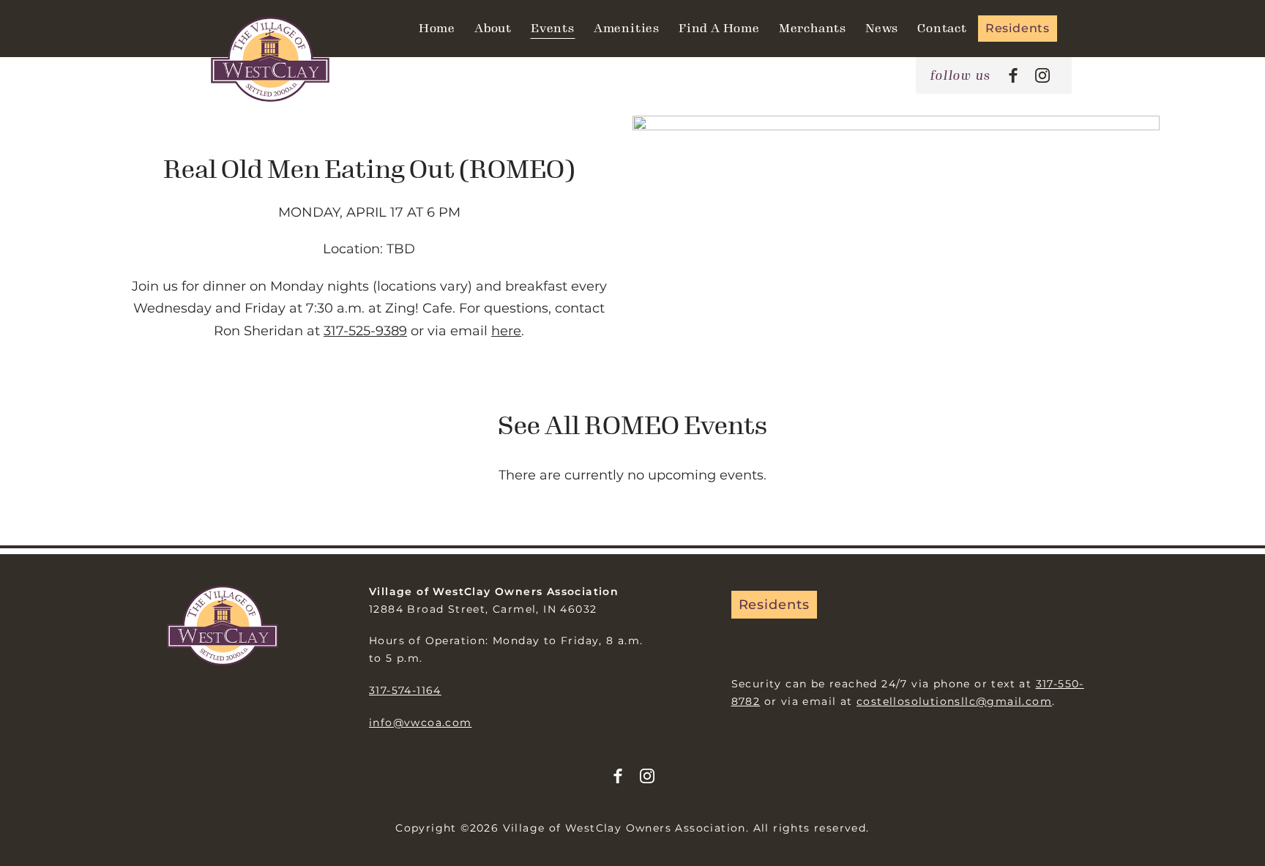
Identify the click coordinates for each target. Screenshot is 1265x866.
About (493, 28)
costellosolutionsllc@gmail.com (954, 701)
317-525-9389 (365, 331)
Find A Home (719, 28)
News (881, 28)
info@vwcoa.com (420, 722)
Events (553, 28)
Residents (1017, 28)
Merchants (812, 28)
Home (437, 28)
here (506, 331)
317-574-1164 (405, 690)
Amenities (627, 28)
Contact (942, 28)
